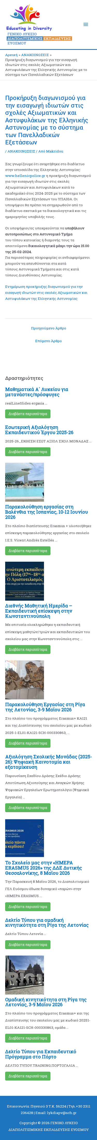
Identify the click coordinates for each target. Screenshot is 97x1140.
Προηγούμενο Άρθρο (48, 328)
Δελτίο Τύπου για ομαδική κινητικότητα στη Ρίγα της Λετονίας (47, 922)
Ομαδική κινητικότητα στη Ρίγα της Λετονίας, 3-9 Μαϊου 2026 (46, 1002)
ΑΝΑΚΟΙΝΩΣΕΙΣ (21, 151)
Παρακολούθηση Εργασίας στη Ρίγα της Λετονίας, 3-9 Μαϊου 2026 (45, 707)
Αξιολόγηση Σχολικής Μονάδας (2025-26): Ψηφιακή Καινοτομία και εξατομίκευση (48, 761)
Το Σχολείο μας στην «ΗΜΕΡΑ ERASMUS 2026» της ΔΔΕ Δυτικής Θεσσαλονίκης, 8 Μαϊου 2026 (43, 867)
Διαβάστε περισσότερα (28, 413)
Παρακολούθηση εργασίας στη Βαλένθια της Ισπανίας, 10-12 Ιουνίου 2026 (46, 511)
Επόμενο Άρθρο (48, 341)
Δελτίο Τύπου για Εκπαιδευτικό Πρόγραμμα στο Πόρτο (40, 1054)
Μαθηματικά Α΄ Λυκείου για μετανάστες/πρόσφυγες (36, 391)
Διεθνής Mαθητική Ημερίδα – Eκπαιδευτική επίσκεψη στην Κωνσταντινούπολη (38, 610)
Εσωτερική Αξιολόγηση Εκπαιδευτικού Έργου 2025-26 (39, 429)
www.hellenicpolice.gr (25, 175)
